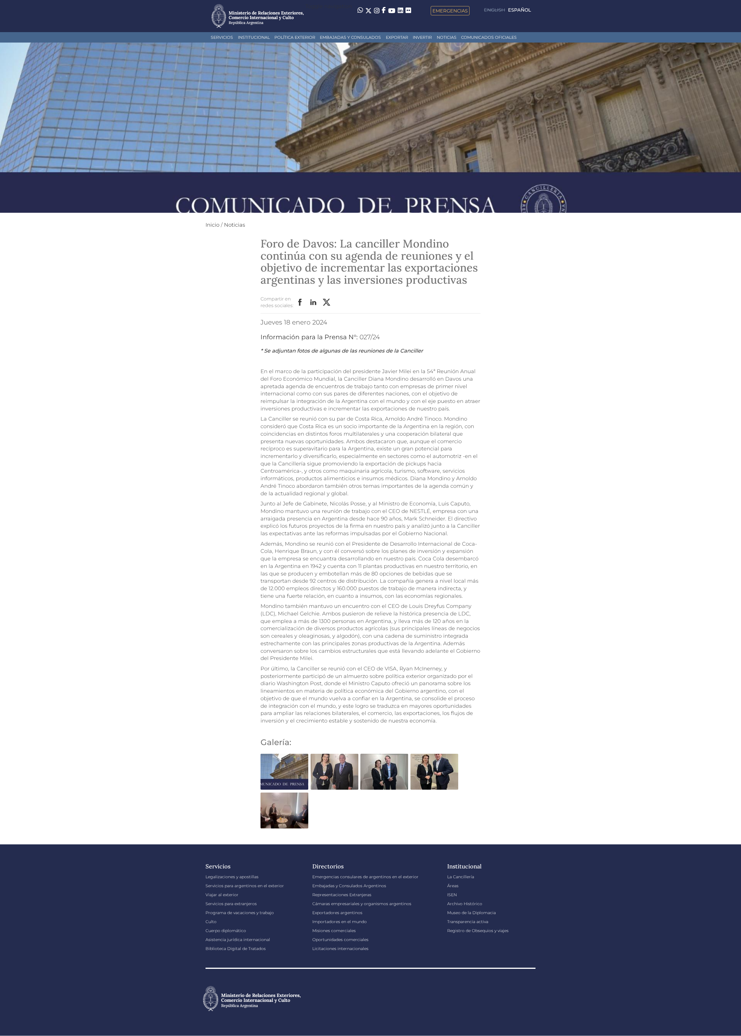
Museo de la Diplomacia (471, 912)
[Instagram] (376, 11)
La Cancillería (460, 876)
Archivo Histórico (464, 903)
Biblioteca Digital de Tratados (236, 948)
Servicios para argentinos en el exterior (245, 885)
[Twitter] (368, 11)
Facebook (300, 302)
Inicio (212, 225)
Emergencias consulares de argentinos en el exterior (365, 876)
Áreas (452, 885)
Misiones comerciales (334, 930)
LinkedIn (313, 302)
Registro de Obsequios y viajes (478, 930)
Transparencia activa (467, 921)
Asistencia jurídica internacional (238, 939)
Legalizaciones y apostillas (232, 876)
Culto (211, 921)
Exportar (397, 37)
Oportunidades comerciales (340, 939)
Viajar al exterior (222, 894)
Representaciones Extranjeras (341, 894)
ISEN (452, 894)
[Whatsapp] (360, 11)
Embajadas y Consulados (350, 37)
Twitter (327, 302)
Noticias (446, 37)
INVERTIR (422, 37)
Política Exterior (294, 37)
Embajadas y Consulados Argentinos (349, 885)
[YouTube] (391, 11)
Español (519, 10)
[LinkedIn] (400, 10)
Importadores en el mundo (339, 921)
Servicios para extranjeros (231, 903)
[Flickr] (408, 10)
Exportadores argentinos (337, 912)
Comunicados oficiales (489, 37)
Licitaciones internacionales (340, 948)
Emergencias (450, 11)
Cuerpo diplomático (226, 930)
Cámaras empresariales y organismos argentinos (361, 903)
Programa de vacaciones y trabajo (240, 912)
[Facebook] (384, 11)
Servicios (222, 37)
